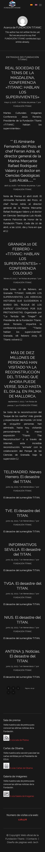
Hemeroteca (28, 487)
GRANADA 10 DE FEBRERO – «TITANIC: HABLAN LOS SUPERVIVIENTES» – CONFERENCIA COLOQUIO (22, 258)
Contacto (32, 838)
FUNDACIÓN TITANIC (23, 106)
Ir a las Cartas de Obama (21, 768)
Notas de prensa (28, 102)
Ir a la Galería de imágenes (21, 796)
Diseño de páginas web (19, 842)
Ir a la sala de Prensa (19, 740)
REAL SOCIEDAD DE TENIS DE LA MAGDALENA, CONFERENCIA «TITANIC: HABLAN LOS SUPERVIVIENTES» (22, 82)
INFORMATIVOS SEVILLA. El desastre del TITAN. (22, 549)
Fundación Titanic (15, 838)
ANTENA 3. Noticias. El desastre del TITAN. (22, 656)
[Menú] (40, 5)
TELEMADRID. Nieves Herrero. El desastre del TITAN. (22, 477)
